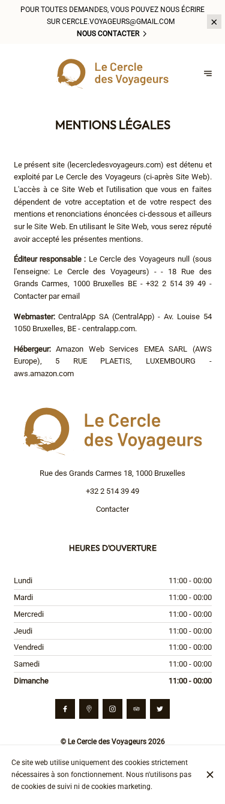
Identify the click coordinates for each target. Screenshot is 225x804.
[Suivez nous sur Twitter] (160, 709)
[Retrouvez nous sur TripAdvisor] (136, 709)
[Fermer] (209, 774)
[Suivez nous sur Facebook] (65, 709)
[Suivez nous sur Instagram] (112, 709)
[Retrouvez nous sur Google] (89, 709)
